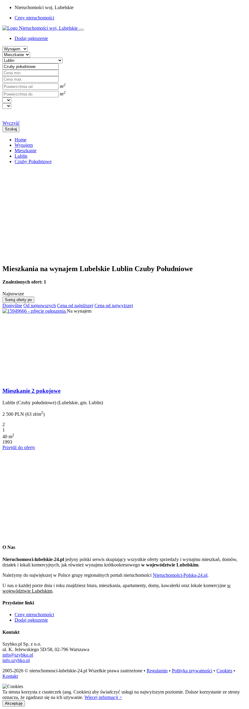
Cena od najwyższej (113, 305)
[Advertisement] (124, 211)
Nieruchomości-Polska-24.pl (180, 575)
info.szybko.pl (16, 660)
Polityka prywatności (192, 670)
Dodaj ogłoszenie (31, 620)
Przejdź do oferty (18, 447)
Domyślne (12, 305)
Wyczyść (11, 123)
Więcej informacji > (103, 697)
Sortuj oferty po (18, 299)
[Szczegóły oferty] (34, 311)
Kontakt (10, 676)
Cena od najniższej (75, 305)
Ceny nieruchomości (34, 17)
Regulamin (157, 670)
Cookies (224, 670)
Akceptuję (13, 703)
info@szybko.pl (17, 654)
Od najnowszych (39, 305)
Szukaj (11, 129)
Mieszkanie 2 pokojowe (31, 391)
